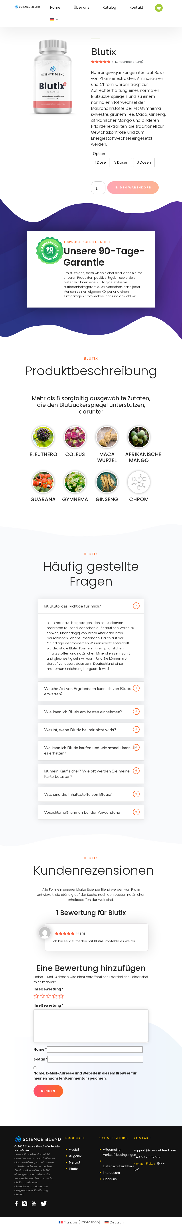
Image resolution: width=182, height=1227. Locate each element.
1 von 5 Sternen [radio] (36, 996)
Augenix (75, 1156)
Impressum (111, 1172)
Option (99, 153)
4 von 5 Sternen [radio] (54, 996)
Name (40, 1049)
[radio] (100, 162)
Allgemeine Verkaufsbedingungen (119, 1152)
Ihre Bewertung (48, 989)
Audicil (74, 1149)
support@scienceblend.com (155, 1150)
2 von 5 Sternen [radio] (42, 996)
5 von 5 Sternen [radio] (61, 996)
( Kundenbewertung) (127, 62)
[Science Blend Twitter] (43, 1203)
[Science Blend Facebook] (16, 1203)
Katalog (109, 7)
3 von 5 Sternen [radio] (48, 996)
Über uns (81, 7)
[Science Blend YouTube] (34, 1203)
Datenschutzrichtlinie (119, 1166)
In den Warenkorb (133, 187)
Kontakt (136, 7)
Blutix (73, 1168)
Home (55, 7)
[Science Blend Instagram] (25, 1203)
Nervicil (74, 1162)
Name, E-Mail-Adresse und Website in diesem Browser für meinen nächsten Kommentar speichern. (85, 1076)
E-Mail (40, 1059)
